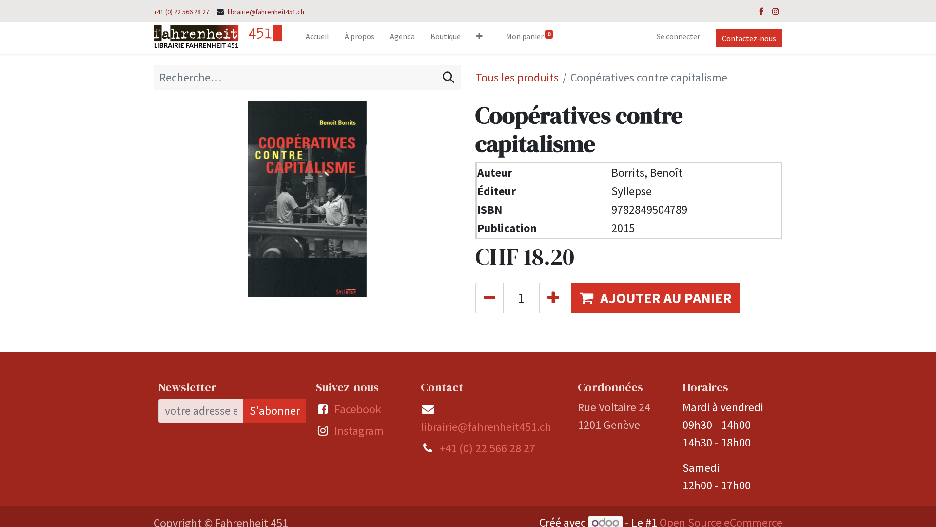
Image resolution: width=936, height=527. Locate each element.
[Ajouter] (553, 298)
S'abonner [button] (275, 410)
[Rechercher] (448, 77)
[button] (479, 38)
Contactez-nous (749, 38)
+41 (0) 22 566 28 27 (181, 11)
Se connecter (678, 36)
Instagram (359, 430)
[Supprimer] (489, 298)
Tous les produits (517, 77)
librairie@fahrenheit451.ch (266, 11)
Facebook (357, 409)
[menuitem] (317, 38)
